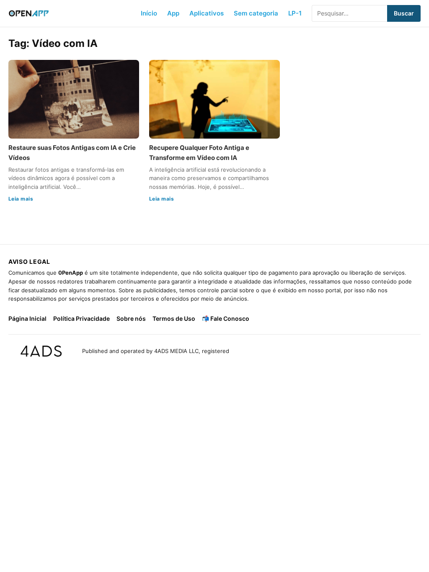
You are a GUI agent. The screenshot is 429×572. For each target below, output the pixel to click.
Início (149, 13)
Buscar (404, 13)
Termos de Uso (173, 318)
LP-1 (295, 13)
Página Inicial (27, 318)
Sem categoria (256, 13)
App (173, 13)
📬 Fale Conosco (225, 318)
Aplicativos (206, 13)
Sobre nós (131, 318)
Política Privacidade (81, 318)
